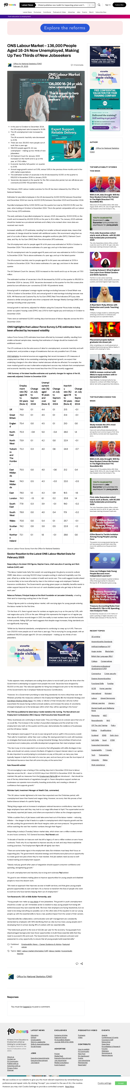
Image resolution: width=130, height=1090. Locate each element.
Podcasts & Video (59, 12)
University (95, 760)
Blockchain (109, 651)
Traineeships (104, 755)
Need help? (82, 1065)
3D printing (95, 636)
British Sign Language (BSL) (102, 656)
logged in (27, 1006)
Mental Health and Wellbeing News (102, 709)
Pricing (57, 1054)
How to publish (83, 1049)
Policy (113, 725)
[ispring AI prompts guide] (65, 665)
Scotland (94, 735)
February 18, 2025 (20, 66)
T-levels (108, 750)
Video (80, 1037)
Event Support (59, 1065)
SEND (104, 735)
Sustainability (96, 750)
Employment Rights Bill (48, 776)
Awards (104, 1035)
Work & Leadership (38, 1042)
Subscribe (119, 5)
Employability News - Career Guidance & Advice (41, 944)
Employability (36, 1040)
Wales (105, 760)
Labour (94, 698)
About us (10, 1057)
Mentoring (95, 715)
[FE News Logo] (10, 4)
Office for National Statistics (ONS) (27, 64)
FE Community (12, 1061)
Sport (104, 740)
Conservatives (106, 661)
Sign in (108, 5)
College (94, 661)
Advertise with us (13, 1066)
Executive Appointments (40, 1058)
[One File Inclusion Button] (25, 665)
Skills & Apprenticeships (40, 1044)
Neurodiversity (97, 720)
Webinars (105, 1051)
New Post (81, 1054)
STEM (112, 740)
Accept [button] (121, 1083)
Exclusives (37, 12)
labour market (55, 951)
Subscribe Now (101, 12)
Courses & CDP (107, 1040)
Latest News (27, 12)
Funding (110, 683)
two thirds (34, 901)
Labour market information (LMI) (35, 951)
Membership (83, 1063)
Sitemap (10, 1070)
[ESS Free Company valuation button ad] (105, 99)
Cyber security (110, 673)
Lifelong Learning (98, 703)
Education (34, 1035)
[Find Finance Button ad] (105, 120)
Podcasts (81, 1035)
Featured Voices (60, 1037)
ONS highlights (13, 356)
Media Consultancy (61, 1063)
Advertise (71, 12)
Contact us (11, 1059)
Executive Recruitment (39, 1060)
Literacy (111, 703)
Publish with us (12, 1063)
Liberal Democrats (108, 698)
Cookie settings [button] (104, 1083)
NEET (19, 951)
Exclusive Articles (61, 1035)
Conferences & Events (110, 1037)
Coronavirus (96, 673)
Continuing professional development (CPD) (100, 667)
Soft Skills (95, 740)
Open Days (106, 1044)
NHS (108, 720)
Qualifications (105, 730)
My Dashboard (83, 1056)
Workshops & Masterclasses (107, 1054)
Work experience (98, 765)
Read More (69, 1086)
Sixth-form (114, 735)
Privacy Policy (12, 1068)
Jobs (78, 12)
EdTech (33, 1037)
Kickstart (108, 693)
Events (84, 12)
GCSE (93, 688)
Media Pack (58, 1056)
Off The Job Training (99, 725)
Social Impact (36, 1046)
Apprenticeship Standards (101, 641)
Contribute (47, 12)
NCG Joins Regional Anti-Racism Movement (56, 5)
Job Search (35, 1063)
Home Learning (105, 688)
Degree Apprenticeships (101, 678)
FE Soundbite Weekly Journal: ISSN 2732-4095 (64, 1041)
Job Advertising (60, 1060)
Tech (93, 755)
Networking (106, 1042)
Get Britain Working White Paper (20, 701)
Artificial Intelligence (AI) (100, 646)
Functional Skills (97, 683)
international (96, 693)
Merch (91, 12)
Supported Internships (100, 745)
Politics (94, 730)
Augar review (96, 651)
